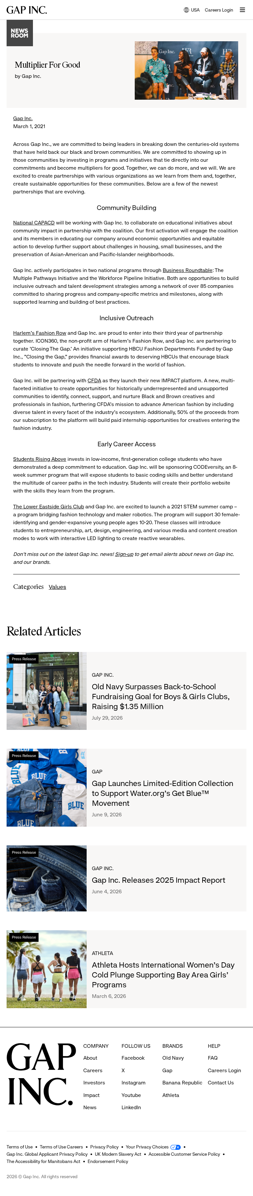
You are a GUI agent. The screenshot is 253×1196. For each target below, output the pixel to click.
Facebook (133, 1058)
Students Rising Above (39, 459)
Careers (92, 1070)
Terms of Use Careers (61, 1146)
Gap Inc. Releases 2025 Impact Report (158, 880)
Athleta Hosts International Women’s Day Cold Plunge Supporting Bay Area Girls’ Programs (163, 974)
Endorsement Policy (108, 1161)
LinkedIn (131, 1107)
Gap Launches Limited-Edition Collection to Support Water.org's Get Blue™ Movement (162, 793)
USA (192, 10)
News (90, 1107)
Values (57, 587)
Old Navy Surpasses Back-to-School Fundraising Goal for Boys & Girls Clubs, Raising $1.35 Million (161, 696)
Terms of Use (20, 1146)
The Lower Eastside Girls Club (48, 506)
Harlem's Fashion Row (39, 333)
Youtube (131, 1095)
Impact (91, 1095)
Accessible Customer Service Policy (184, 1154)
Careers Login (219, 10)
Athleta (102, 953)
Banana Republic (182, 1082)
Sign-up (124, 554)
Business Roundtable (187, 270)
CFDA (94, 380)
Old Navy (173, 1058)
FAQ (213, 1058)
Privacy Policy (104, 1146)
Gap (97, 772)
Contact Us (221, 1082)
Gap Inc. (23, 118)
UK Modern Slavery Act (118, 1154)
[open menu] (242, 10)
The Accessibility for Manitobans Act (43, 1161)
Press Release (24, 659)
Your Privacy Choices (147, 1146)
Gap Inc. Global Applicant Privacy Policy (47, 1154)
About (90, 1058)
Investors (94, 1082)
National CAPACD (34, 223)
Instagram (134, 1082)
